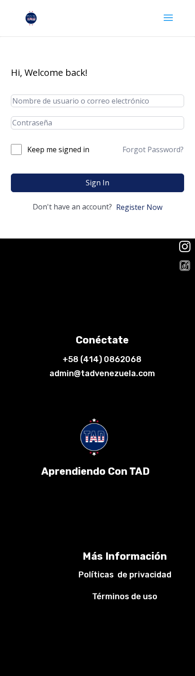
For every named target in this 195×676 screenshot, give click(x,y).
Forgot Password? (153, 149)
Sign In (97, 183)
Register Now (139, 207)
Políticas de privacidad (124, 575)
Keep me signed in (58, 149)
